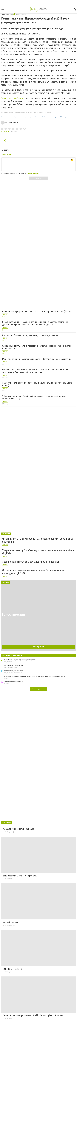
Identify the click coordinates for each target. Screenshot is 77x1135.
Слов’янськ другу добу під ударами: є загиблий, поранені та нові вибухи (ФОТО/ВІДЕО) (37, 347)
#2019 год (62, 117)
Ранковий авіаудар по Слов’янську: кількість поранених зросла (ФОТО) (36, 311)
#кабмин (10, 117)
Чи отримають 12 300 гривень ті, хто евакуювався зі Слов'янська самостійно (37, 540)
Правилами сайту (33, 173)
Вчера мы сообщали (12, 98)
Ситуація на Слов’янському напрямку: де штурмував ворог (30, 335)
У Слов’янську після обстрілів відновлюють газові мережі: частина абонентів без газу (34, 397)
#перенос (38, 117)
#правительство (18, 117)
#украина (3, 117)
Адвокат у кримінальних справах (19, 829)
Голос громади (13, 614)
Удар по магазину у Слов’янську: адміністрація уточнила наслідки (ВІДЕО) (38, 552)
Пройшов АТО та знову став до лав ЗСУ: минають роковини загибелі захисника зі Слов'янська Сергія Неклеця (35, 371)
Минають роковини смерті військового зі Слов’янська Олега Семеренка (36, 359)
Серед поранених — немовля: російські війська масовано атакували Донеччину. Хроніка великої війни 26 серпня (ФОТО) (35, 323)
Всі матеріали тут (38, 647)
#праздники (54, 117)
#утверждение (29, 117)
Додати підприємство (38, 689)
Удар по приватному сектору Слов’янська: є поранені (31, 561)
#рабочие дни (46, 117)
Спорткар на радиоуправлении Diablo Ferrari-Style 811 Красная (33, 1015)
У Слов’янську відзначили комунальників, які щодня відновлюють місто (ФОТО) (37, 384)
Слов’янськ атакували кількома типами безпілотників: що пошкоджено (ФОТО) (33, 572)
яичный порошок (11, 922)
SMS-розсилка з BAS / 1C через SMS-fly (21, 875)
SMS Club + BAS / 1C (12, 969)
